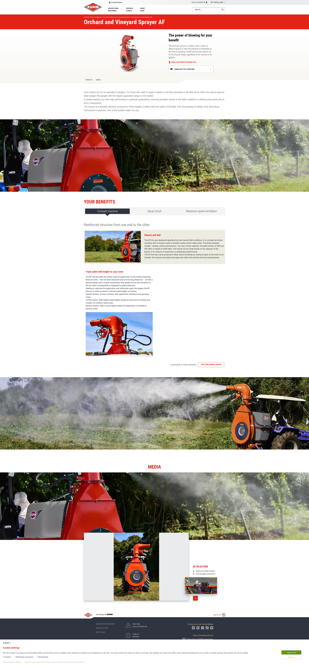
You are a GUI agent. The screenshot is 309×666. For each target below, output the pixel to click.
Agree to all (291, 652)
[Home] (93, 7)
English (6, 643)
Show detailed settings (12, 662)
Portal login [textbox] (218, 2)
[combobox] (217, 2)
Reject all (291, 657)
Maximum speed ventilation (201, 211)
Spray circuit (155, 211)
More (195, 598)
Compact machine (107, 211)
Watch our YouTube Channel (205, 571)
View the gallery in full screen (205, 574)
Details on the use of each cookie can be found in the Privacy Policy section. (55, 662)
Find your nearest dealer (211, 364)
